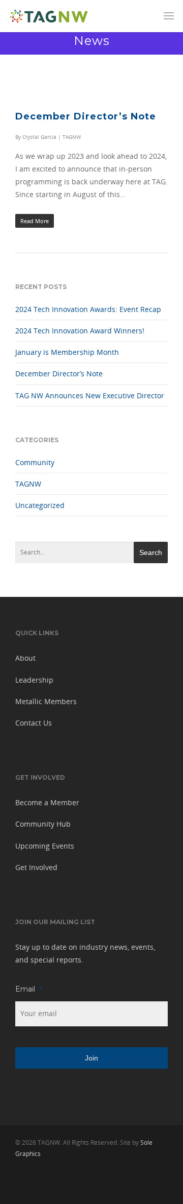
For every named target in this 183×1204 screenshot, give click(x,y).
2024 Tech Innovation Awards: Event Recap (88, 309)
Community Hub (43, 824)
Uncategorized (40, 505)
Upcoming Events (44, 846)
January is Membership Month (67, 352)
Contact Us (33, 723)
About (25, 658)
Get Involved (36, 867)
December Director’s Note (85, 116)
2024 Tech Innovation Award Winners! (79, 330)
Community (34, 462)
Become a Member (47, 802)
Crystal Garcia (39, 136)
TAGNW (72, 136)
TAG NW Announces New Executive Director (89, 395)
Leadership (34, 680)
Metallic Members (46, 701)
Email (28, 989)
